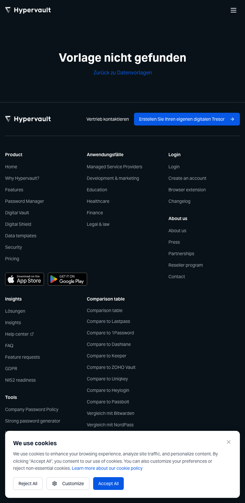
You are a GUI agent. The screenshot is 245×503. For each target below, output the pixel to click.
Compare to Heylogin (108, 390)
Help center (17, 334)
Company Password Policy (31, 409)
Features (14, 190)
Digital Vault (17, 213)
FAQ (9, 345)
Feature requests (22, 357)
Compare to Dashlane (109, 344)
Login (174, 167)
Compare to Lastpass (108, 321)
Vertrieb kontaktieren (107, 119)
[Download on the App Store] (24, 279)
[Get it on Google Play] (67, 279)
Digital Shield (18, 224)
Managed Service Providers (114, 167)
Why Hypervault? (22, 178)
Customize (73, 483)
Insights (13, 322)
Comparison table (104, 310)
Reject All (28, 483)
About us (177, 230)
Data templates (20, 236)
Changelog (179, 201)
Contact (176, 276)
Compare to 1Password (110, 333)
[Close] (229, 442)
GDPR (11, 368)
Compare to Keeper (106, 356)
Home (11, 167)
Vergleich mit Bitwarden (110, 413)
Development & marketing (113, 178)
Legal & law (98, 224)
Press (174, 242)
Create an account (187, 178)
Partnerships (181, 253)
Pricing (12, 259)
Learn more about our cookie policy (107, 468)
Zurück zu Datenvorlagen (122, 72)
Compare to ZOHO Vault (111, 367)
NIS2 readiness (20, 380)
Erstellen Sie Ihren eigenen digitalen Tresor (182, 119)
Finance (95, 213)
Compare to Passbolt (108, 402)
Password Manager (24, 201)
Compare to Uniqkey (107, 379)
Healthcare (98, 201)
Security (13, 247)
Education (97, 190)
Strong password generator (32, 421)
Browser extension (187, 190)
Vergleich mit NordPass (110, 425)
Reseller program (185, 265)
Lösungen (15, 311)
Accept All (108, 483)
